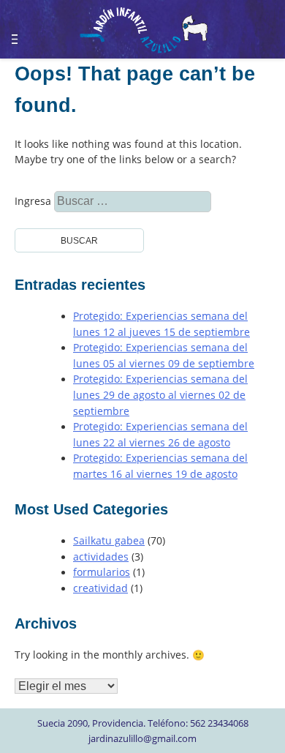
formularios (101, 572)
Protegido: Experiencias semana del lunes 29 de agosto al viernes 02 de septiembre (160, 394)
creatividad (100, 588)
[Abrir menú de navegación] (22, 33)
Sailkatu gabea (109, 540)
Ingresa (52, 201)
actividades (101, 556)
